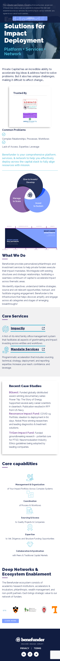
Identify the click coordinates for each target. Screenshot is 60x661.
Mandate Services (25, 349)
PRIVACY (24, 648)
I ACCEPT (30, 18)
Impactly (18, 328)
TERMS (37, 648)
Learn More (10, 621)
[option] (15, 609)
